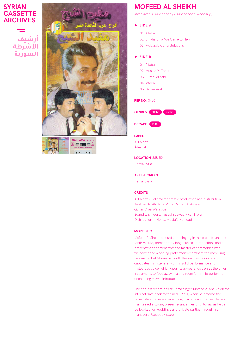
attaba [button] (155, 112)
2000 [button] (155, 124)
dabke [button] (169, 112)
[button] (21, 30)
